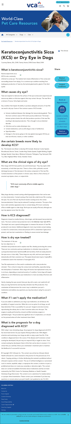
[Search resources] (68, 35)
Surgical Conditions (62, 85)
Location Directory (6, 396)
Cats (29, 34)
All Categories (10, 34)
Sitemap (3, 410)
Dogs (21, 34)
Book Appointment (63, 2)
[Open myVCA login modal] (61, 6)
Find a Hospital (5, 393)
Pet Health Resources (6, 41)
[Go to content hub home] (2, 34)
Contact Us (4, 391)
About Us (3, 388)
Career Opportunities (7, 405)
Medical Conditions (62, 79)
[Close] (68, 415)
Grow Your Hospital (6, 407)
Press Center (4, 399)
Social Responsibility (6, 402)
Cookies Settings (24, 420)
